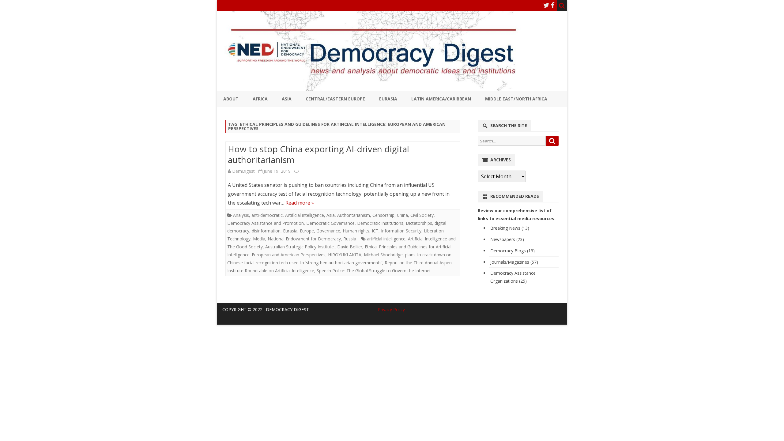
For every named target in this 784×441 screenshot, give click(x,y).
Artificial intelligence (304, 215)
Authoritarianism (353, 215)
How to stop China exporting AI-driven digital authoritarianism (318, 154)
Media (259, 239)
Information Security (401, 231)
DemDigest (243, 171)
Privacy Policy (391, 309)
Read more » (299, 202)
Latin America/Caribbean (441, 99)
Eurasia (388, 99)
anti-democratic (267, 215)
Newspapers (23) (507, 239)
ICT (375, 231)
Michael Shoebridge (383, 255)
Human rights (356, 231)
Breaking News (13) (509, 228)
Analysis (241, 215)
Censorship (383, 215)
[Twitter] (546, 5)
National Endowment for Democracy (304, 239)
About (231, 99)
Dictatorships (419, 223)
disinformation (266, 231)
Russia (349, 239)
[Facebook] (553, 5)
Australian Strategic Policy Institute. (300, 247)
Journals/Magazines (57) (514, 262)
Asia (287, 99)
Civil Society (422, 215)
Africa (260, 99)
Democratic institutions (380, 223)
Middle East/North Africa (516, 99)
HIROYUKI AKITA (344, 255)
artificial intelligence (386, 239)
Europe (307, 231)
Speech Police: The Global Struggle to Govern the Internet (374, 270)
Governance (328, 231)
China (402, 215)
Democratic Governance (330, 223)
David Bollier (349, 247)
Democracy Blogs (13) (512, 251)
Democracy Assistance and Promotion (265, 223)
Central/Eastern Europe (335, 99)
